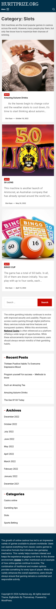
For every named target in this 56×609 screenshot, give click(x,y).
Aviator (17, 560)
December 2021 (11, 483)
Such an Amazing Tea (14, 385)
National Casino (11, 331)
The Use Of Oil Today (14, 400)
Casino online (10, 500)
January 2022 (10, 476)
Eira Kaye (8, 118)
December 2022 (11, 416)
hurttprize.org (19, 4)
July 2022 (9, 431)
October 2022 (10, 424)
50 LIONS (8, 182)
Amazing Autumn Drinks (16, 98)
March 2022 (10, 461)
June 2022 (9, 439)
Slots (6, 515)
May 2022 (9, 446)
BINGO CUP (9, 267)
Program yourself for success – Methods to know (25, 376)
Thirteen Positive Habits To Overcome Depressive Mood (22, 365)
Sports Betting (11, 522)
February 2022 (11, 469)
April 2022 (9, 454)
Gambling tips (11, 508)
